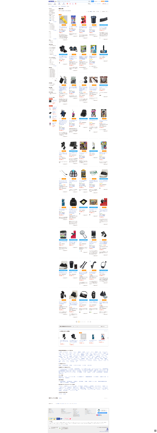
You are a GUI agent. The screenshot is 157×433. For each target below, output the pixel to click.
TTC (67, 356)
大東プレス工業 (97, 358)
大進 (67, 357)
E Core (63, 360)
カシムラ (78, 354)
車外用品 (71, 365)
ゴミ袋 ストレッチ (97, 388)
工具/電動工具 (75, 381)
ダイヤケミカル (72, 357)
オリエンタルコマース (74, 359)
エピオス (89, 357)
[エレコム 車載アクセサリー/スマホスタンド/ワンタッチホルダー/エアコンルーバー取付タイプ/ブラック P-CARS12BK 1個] (63, 113)
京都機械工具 (82, 354)
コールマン (102, 354)
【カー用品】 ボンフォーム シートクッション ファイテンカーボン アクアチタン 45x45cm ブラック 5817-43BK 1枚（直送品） (73, 211)
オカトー (64, 354)
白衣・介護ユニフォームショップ (99, 423)
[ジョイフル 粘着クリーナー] (103, 49)
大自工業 (96, 357)
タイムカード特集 (67, 422)
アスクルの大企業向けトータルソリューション (90, 414)
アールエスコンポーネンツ (68, 358)
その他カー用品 (89, 365)
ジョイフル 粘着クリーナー (103, 56)
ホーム (49, 6)
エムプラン (94, 359)
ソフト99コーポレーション (82, 356)
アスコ (99, 359)
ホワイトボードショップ (77, 422)
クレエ (102, 359)
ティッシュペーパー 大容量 (73, 390)
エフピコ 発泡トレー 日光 (75, 389)
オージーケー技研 (69, 354)
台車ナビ (70, 423)
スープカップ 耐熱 (83, 389)
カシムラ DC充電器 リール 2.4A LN (54, 124)
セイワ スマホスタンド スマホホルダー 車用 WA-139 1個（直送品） (103, 303)
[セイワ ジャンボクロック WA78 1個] (50, 117)
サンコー (71, 355)
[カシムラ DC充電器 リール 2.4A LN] (50, 124)
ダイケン (102, 356)
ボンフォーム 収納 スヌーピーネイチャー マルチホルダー (93, 303)
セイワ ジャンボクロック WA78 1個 (54, 117)
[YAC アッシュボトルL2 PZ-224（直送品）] (103, 113)
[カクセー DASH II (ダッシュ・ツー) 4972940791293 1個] (63, 19)
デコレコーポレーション (83, 360)
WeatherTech (91, 358)
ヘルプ (100, 1)
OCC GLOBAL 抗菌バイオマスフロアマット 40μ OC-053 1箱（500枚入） (93, 181)
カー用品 (59, 6)
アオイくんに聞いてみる (102, 412)
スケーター (98, 355)
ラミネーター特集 (72, 422)
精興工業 (101, 358)
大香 (64, 357)
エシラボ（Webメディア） (88, 412)
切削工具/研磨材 (81, 381)
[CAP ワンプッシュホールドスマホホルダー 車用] (73, 234)
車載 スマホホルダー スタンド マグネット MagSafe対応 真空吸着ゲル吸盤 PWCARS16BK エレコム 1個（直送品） (83, 89)
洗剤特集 (50, 423)
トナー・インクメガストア (56, 422)
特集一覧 (67, 424)
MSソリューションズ (76, 358)
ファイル (66, 376)
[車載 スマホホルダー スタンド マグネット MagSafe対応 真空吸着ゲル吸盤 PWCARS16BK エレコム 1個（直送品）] (83, 80)
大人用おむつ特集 (85, 423)
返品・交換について (51, 412)
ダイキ (106, 356)
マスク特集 (81, 423)
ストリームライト (104, 355)
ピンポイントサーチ (63, 424)
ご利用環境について (75, 412)
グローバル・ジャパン (89, 359)
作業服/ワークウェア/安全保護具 (64, 382)
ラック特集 (94, 422)
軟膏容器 (58, 403)
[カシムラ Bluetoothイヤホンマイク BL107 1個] (63, 202)
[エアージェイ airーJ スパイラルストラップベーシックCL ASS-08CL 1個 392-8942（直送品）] (63, 173)
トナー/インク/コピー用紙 (71, 376)
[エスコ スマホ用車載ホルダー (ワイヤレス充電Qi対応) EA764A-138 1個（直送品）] (103, 234)
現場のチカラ (66, 423)
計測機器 (86, 381)
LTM (59, 359)
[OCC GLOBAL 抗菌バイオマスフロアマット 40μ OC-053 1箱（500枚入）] (93, 173)
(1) (73, 343)
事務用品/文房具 (61, 376)
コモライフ (100, 357)
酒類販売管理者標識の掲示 (76, 415)
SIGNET (87, 355)
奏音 (92, 357)
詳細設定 (89, 1)
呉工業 (91, 354)
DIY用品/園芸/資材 (72, 382)
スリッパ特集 (53, 423)
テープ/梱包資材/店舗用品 (62, 381)
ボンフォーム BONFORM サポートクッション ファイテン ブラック (103, 181)
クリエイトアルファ (64, 359)
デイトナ (85, 357)
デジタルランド (72, 360)
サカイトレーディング (77, 355)
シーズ (95, 355)
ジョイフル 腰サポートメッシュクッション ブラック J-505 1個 (73, 181)
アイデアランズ (90, 360)
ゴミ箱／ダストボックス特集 (99, 422)
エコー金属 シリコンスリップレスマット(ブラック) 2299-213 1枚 (93, 242)
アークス (67, 360)
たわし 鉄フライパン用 (68, 388)
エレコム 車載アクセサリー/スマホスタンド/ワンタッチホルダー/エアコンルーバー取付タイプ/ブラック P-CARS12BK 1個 (63, 122)
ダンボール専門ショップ (61, 423)
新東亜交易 (91, 355)
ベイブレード (67, 403)
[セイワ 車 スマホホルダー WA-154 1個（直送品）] (93, 265)
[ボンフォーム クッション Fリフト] (83, 113)
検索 (92, 1)
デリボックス (98, 389)
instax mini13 (62, 403)
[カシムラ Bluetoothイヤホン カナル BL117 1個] (73, 113)
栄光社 (87, 358)
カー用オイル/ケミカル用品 (77, 365)
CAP (76, 361)
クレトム (62, 358)
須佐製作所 (60, 356)
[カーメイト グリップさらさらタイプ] (103, 80)
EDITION (77, 360)
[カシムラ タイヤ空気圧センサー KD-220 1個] (83, 173)
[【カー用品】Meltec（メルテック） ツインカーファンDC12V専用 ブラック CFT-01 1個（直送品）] (73, 49)
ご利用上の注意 (75, 413)
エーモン (68, 361)
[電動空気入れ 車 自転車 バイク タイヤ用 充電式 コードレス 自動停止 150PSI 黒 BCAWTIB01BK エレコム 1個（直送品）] (63, 80)
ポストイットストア (51, 424)
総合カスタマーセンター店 (72, 61)
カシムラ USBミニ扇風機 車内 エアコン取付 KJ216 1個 (73, 88)
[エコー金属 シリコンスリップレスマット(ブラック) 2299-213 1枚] (93, 234)
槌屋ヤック (76, 357)
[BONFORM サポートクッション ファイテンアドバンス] (63, 265)
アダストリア (100, 360)
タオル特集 (57, 423)
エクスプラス (95, 360)
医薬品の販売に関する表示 (76, 416)
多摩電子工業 (98, 356)
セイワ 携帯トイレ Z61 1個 (73, 26)
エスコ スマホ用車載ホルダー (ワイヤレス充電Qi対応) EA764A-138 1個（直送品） (103, 242)
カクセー (74, 354)
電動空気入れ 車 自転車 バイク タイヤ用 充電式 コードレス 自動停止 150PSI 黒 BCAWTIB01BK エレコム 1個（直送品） (63, 89)
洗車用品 (60, 365)
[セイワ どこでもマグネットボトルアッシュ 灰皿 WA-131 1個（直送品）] (63, 295)
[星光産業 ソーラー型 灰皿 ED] (73, 265)
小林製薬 (107, 354)
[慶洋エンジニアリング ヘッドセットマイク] (103, 265)
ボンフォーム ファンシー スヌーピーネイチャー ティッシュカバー (83, 303)
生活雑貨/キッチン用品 (54, 6)
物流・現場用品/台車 (69, 381)
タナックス (89, 356)
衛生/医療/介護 (67, 377)
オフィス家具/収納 (96, 376)
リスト (87, 11)
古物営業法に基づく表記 (76, 414)
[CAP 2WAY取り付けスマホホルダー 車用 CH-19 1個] (83, 19)
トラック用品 (84, 365)
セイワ (64, 356)
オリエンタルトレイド (82, 359)
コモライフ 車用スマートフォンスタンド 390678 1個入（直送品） (63, 154)
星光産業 (70, 356)
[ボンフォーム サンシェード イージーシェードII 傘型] (103, 19)
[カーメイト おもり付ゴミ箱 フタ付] (63, 234)
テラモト (81, 357)
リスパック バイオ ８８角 (91, 389)
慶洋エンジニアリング (97, 354)
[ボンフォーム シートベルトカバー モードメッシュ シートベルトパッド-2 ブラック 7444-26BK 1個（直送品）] (93, 80)
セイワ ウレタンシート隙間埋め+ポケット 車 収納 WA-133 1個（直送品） (83, 273)
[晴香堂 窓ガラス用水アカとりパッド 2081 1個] (103, 146)
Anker (69, 359)
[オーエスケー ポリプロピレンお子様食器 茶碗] (50, 108)
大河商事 (61, 357)
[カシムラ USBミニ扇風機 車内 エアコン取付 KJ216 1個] (73, 80)
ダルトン (93, 356)
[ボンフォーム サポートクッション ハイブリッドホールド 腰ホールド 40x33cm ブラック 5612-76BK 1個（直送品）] (73, 295)
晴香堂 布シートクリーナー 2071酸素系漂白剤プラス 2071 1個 (93, 57)
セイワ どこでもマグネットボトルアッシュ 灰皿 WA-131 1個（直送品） (63, 303)
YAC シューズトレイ (82, 209)
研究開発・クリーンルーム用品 (92, 381)
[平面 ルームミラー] (93, 146)
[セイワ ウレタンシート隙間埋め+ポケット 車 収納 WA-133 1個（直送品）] (83, 265)
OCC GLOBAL (72, 361)
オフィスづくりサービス (57, 424)
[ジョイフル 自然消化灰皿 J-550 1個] (93, 19)
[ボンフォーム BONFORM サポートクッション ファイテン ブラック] (103, 173)
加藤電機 (105, 358)
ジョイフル (63, 361)
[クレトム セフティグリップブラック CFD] (93, 202)
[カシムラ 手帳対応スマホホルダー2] (73, 146)
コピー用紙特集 (51, 422)
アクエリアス (75, 403)
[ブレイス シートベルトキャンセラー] (83, 234)
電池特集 (64, 422)
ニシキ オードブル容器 (67, 389)
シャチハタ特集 (93, 423)
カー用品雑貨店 (81, 276)
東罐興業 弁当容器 (82, 388)
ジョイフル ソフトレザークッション (54, 101)
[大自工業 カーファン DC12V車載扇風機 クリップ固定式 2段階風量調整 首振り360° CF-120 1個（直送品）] (83, 49)
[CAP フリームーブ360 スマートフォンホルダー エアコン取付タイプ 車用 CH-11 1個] (103, 202)
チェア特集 (91, 422)
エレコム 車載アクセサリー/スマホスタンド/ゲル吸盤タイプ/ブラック (63, 57)
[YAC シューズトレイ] (83, 202)
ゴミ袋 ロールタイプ (76, 388)
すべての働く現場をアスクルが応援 (75, 423)
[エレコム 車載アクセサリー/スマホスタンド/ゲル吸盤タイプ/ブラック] (63, 49)
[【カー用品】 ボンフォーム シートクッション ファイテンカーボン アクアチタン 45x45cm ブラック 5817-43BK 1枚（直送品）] (73, 202)
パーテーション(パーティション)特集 (85, 422)
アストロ (105, 360)
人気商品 (60, 14)
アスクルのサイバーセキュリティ (65, 413)
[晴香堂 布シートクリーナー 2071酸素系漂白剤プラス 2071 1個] (93, 49)
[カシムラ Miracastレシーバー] (93, 113)
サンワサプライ (66, 355)
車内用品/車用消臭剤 (63, 6)
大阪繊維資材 (83, 358)
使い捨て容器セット (65, 390)
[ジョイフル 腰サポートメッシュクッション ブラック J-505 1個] (73, 173)
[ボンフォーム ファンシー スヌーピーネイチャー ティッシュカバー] (83, 295)
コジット (61, 355)
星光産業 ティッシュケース (54, 112)
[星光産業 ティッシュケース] (50, 113)
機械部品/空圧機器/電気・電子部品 (102, 381)
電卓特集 (61, 422)
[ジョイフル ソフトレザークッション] (50, 101)
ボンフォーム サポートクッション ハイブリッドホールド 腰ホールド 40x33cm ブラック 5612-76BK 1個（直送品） (73, 304)
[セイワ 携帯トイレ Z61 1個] (73, 19)
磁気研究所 (82, 355)
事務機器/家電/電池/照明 (89, 376)
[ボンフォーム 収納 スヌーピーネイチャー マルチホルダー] (93, 295)
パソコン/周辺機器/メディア (80, 376)
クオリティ (87, 354)
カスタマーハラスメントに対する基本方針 (66, 412)
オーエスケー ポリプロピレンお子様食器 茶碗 (54, 108)
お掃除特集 (105, 422)
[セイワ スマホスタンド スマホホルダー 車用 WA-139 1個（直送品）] (103, 295)
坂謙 (103, 357)
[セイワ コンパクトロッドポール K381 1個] (83, 146)
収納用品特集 (89, 423)
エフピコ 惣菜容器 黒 (90, 388)
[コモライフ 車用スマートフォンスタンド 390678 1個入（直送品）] (63, 146)
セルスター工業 (75, 356)
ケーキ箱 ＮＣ (104, 389)
